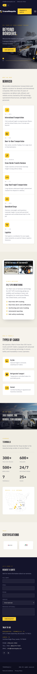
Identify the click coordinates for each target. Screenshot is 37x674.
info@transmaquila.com (9, 1)
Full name (6, 577)
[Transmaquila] (8, 11)
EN (4, 5)
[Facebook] (4, 652)
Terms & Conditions (8, 671)
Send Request (9, 619)
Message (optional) (9, 606)
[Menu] (35, 11)
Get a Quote (23, 50)
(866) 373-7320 (15, 646)
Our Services (9, 50)
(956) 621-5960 (21, 1)
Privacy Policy (18, 671)
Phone (4, 592)
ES (8, 5)
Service (5, 599)
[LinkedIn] (8, 652)
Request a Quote (23, 11)
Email (4, 585)
